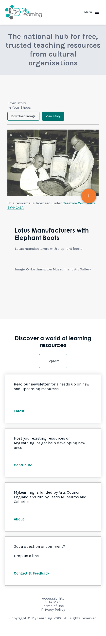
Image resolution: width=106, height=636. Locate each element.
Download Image (23, 116)
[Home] (23, 12)
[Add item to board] (88, 196)
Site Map (53, 602)
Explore (53, 361)
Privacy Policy (53, 609)
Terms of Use (53, 606)
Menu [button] (88, 12)
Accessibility (53, 598)
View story (53, 116)
